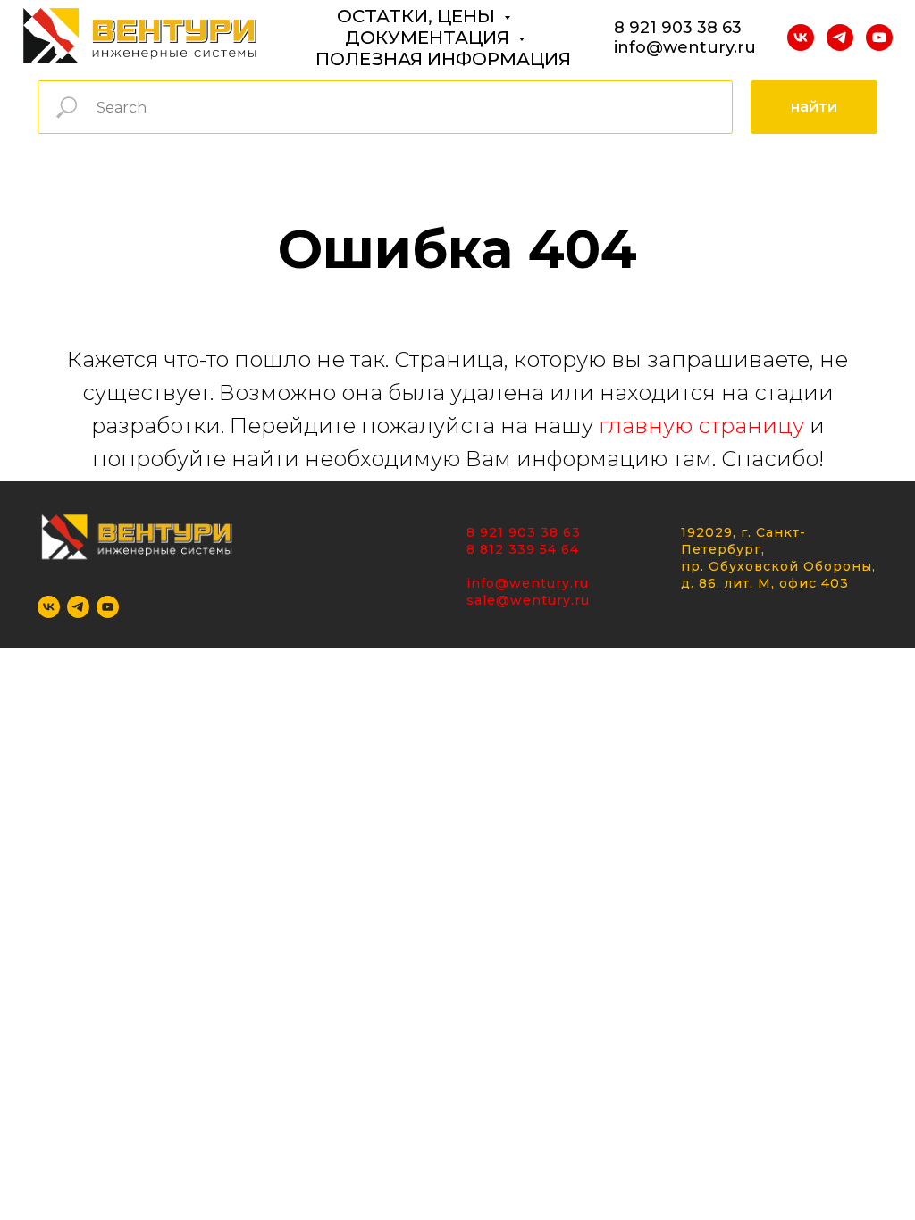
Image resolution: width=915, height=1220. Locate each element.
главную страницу (701, 426)
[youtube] (879, 37)
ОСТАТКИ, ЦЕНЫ (418, 16)
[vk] (800, 37)
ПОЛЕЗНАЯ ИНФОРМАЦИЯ (443, 59)
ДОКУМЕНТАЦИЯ (429, 37)
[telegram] (840, 37)
